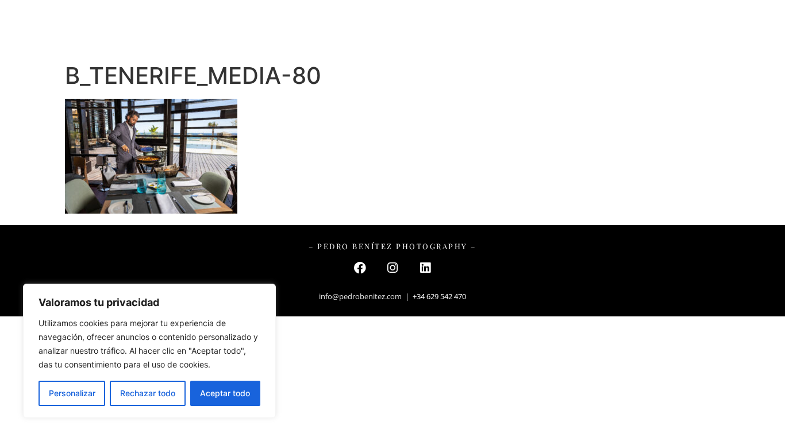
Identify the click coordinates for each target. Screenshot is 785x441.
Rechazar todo (147, 393)
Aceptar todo (225, 393)
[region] (149, 351)
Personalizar (72, 393)
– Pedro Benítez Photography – (393, 28)
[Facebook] (360, 268)
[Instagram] (392, 268)
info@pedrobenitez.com (360, 296)
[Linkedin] (425, 268)
